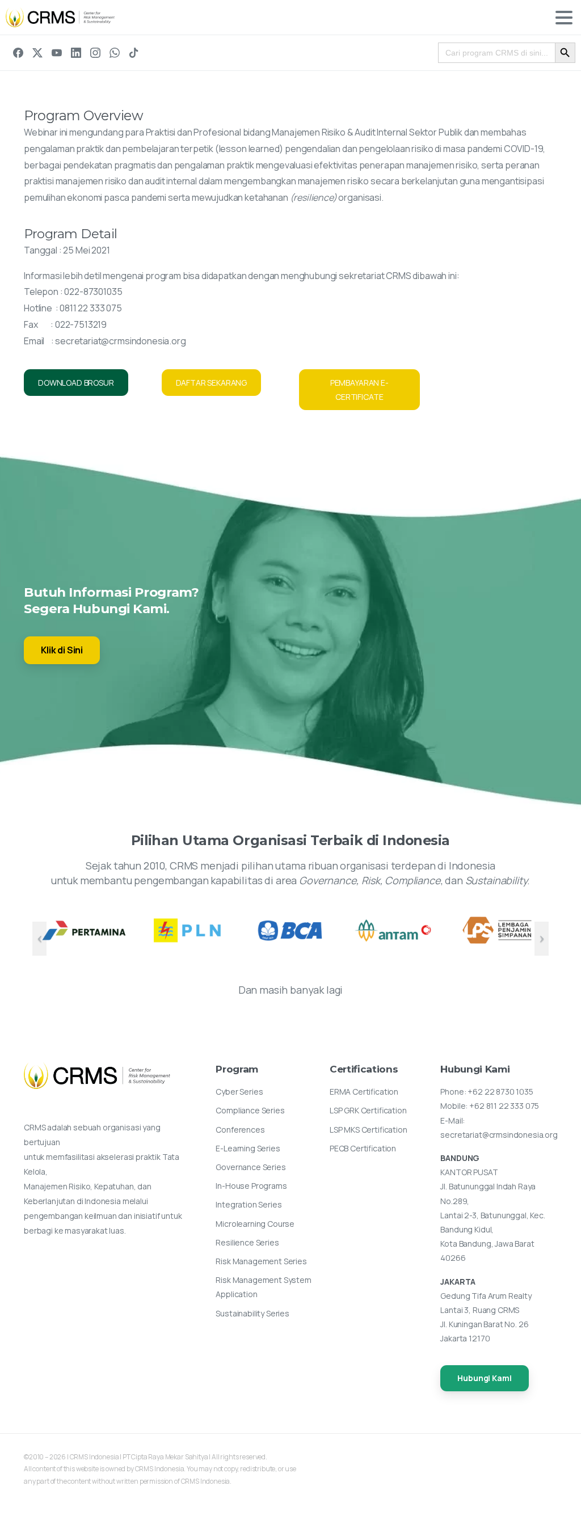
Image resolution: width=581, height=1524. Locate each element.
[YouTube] (56, 53)
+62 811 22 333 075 (504, 1105)
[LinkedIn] (76, 53)
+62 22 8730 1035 (500, 1091)
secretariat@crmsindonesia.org (120, 341)
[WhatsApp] (114, 53)
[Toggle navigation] (564, 17)
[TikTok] (134, 53)
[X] (37, 53)
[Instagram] (95, 53)
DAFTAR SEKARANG (211, 382)
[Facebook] (18, 53)
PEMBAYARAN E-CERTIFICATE (359, 389)
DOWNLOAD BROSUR (76, 382)
